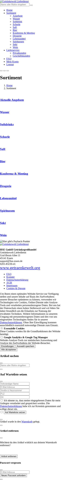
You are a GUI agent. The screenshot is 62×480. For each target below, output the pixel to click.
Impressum (11, 285)
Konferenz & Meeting (24, 33)
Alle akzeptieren (8, 349)
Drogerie (17, 35)
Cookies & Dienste (15, 288)
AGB (9, 282)
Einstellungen (7, 346)
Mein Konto (12, 61)
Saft (15, 27)
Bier (15, 30)
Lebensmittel (19, 38)
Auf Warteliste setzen (15, 412)
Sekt (15, 44)
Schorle (16, 24)
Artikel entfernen (8, 456)
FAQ (8, 58)
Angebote (18, 15)
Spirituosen (18, 41)
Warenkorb (27, 421)
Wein (15, 47)
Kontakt (10, 277)
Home (9, 10)
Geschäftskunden (21, 56)
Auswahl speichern (25, 346)
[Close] (1, 381)
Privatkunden (19, 53)
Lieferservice (12, 50)
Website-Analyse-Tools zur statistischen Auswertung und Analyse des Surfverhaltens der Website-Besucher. (28, 340)
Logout (10, 64)
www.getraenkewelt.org (20, 267)
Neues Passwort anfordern (13, 475)
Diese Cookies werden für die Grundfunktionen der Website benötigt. (30, 331)
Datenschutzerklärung (17, 279)
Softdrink (17, 21)
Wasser (16, 18)
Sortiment (11, 13)
